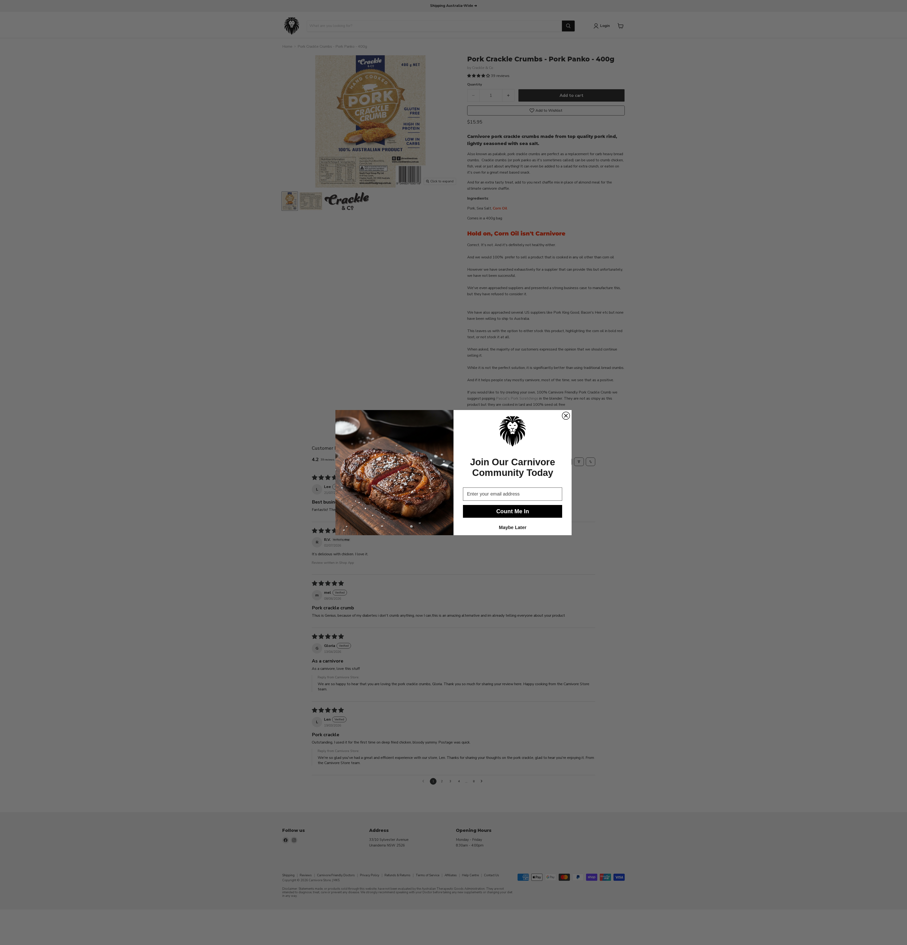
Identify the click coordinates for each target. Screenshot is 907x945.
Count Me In (512, 511)
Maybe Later (512, 527)
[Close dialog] (566, 415)
